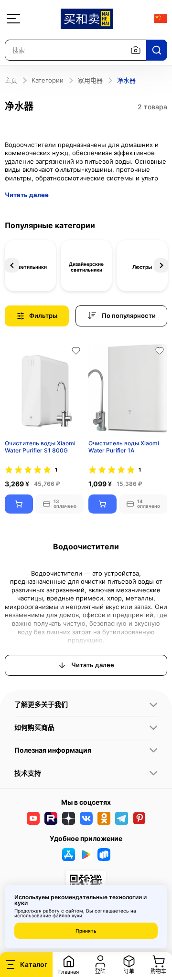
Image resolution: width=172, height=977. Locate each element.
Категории (48, 80)
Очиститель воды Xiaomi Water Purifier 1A (123, 447)
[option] (30, 265)
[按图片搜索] (135, 50)
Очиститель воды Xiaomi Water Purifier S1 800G (40, 447)
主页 (11, 80)
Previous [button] (12, 265)
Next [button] (161, 265)
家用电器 (90, 80)
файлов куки (67, 915)
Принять (86, 931)
